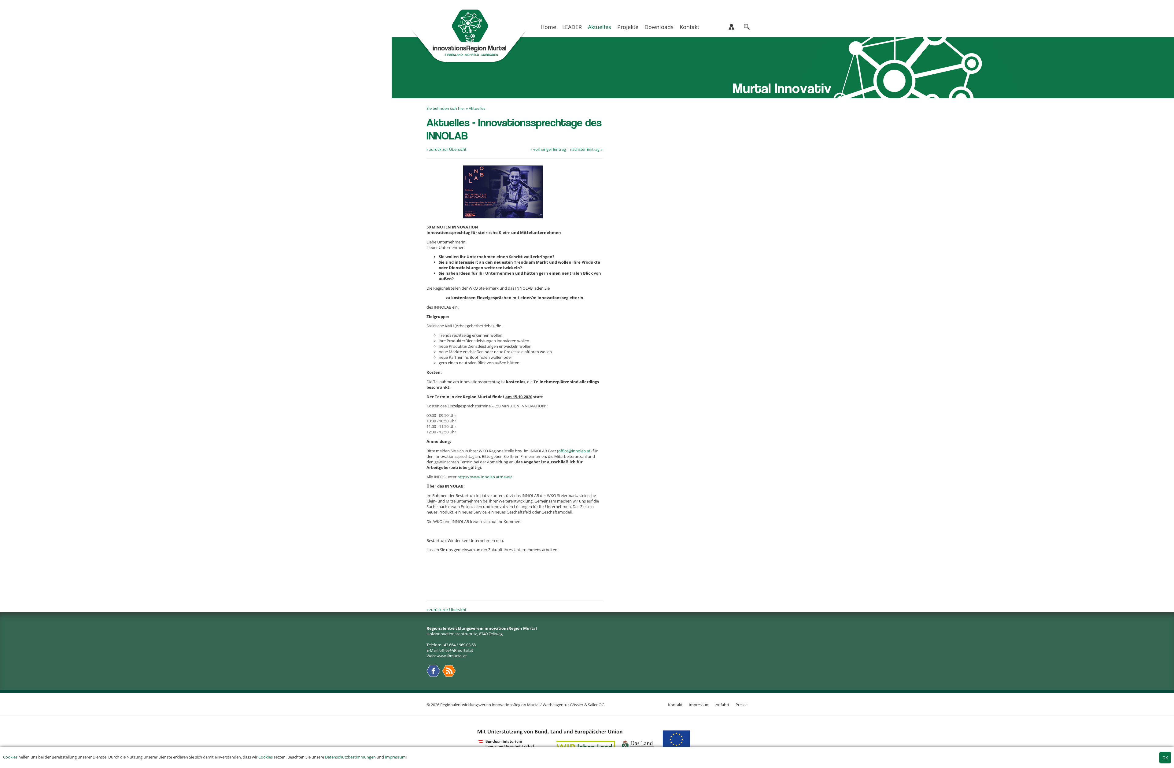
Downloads (659, 27)
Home (548, 27)
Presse (742, 704)
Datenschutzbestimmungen (350, 757)
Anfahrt (722, 704)
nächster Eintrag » (586, 149)
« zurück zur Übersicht (446, 149)
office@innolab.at (574, 451)
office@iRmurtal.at (456, 650)
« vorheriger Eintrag (548, 149)
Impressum (395, 757)
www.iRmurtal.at (452, 656)
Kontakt (689, 27)
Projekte (627, 27)
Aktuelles (599, 27)
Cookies (10, 757)
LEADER (572, 27)
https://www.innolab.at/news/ (484, 477)
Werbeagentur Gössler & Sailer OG (573, 704)
